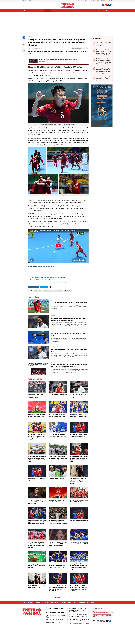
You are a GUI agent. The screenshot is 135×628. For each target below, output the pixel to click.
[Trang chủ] (24, 10)
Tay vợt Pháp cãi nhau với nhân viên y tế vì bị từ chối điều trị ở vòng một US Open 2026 (37, 396)
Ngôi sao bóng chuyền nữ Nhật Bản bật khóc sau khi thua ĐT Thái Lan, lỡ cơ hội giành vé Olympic (58, 543)
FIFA (40, 290)
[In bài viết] (23, 44)
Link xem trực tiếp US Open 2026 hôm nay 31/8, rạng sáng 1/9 (69, 350)
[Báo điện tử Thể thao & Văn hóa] (67, 5)
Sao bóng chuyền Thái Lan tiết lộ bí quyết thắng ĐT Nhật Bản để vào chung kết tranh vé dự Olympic (37, 522)
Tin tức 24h (40, 10)
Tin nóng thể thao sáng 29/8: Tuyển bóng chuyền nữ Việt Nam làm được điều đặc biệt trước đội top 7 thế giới (78, 588)
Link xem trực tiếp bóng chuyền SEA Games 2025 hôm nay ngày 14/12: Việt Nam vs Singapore (103, 70)
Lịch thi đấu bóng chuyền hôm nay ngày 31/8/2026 (58, 395)
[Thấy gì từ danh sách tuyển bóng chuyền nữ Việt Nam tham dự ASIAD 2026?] (79, 427)
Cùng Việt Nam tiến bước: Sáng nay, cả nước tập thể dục (57, 500)
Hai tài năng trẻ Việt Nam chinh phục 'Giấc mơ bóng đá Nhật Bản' (57, 435)
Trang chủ (24, 32)
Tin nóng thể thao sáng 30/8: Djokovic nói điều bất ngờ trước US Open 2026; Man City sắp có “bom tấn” (58, 523)
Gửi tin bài (103, 0)
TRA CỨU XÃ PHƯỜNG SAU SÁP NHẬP (92, 0)
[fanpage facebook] (103, 5)
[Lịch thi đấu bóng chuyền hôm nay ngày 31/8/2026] (58, 387)
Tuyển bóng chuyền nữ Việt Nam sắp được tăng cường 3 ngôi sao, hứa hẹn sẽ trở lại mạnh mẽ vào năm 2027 (36, 544)
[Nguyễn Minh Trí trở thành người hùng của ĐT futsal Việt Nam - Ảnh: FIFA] (58, 103)
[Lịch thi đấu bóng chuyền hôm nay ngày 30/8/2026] (79, 513)
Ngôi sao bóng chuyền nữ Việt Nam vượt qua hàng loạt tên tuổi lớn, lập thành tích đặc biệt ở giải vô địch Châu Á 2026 (58, 588)
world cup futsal (58, 290)
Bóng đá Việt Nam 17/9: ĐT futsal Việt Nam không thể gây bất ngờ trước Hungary (48, 282)
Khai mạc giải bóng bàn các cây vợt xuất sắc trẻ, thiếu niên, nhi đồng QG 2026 (37, 565)
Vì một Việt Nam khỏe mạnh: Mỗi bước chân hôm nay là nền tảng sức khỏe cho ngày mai (58, 458)
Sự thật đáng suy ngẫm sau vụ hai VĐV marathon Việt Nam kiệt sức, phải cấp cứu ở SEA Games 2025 (103, 61)
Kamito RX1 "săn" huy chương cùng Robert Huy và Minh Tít (37, 586)
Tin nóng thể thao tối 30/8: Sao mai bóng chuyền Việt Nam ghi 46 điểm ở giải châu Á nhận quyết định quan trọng (79, 459)
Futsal (35, 290)
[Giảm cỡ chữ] (24, 53)
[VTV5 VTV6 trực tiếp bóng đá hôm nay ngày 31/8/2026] (38, 306)
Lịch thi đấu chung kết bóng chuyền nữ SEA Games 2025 (103, 78)
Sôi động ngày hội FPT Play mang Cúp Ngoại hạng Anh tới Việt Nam (36, 415)
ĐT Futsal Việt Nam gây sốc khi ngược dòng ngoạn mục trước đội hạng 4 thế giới (58, 59)
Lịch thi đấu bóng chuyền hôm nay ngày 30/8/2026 (79, 521)
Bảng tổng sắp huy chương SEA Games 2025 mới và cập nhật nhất (103, 44)
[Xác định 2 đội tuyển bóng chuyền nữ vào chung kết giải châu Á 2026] (79, 534)
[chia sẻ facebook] (23, 41)
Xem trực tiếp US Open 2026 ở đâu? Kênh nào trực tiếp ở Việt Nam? (57, 416)
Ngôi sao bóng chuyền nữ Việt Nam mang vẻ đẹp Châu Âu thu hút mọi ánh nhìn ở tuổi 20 (37, 501)
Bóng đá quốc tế (65, 10)
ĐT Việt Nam (68, 290)
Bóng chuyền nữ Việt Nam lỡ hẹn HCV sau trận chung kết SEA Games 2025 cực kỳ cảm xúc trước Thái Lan (103, 52)
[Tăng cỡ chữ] (24, 48)
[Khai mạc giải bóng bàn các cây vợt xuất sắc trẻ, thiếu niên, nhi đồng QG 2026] (37, 556)
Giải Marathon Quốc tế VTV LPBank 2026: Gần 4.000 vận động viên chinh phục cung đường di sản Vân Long (37, 459)
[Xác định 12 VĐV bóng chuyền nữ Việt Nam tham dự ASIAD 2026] (37, 471)
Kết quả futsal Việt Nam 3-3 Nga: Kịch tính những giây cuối (43, 279)
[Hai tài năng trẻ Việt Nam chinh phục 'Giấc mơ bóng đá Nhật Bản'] (58, 427)
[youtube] (105, 5)
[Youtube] (109, 0)
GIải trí (85, 10)
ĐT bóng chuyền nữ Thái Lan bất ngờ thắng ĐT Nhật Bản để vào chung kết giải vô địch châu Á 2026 (58, 565)
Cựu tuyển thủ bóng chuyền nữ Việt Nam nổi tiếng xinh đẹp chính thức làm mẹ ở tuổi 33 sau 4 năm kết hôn (78, 481)
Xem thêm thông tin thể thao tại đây (42, 266)
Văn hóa (73, 10)
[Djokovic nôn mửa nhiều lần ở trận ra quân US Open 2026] (38, 337)
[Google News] (80, 48)
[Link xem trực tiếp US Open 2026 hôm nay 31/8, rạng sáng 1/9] (38, 352)
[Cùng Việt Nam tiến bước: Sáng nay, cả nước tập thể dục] (58, 492)
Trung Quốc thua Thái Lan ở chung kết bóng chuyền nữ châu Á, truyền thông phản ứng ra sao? (69, 366)
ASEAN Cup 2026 (31, 10)
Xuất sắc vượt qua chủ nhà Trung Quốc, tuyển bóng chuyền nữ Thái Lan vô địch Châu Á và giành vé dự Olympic (37, 437)
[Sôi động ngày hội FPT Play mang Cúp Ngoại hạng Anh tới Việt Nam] (37, 407)
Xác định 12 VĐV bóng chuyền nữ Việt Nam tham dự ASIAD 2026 (36, 479)
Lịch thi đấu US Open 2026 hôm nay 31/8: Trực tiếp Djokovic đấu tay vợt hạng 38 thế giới (78, 396)
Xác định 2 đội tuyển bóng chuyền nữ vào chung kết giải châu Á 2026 (79, 542)
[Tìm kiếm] (23, 5)
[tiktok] (108, 5)
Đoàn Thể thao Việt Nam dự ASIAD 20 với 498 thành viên (79, 500)
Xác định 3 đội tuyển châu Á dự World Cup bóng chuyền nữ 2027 (78, 415)
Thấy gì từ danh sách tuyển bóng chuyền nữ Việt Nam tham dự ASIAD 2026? (78, 436)
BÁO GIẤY (80, 0)
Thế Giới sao (92, 10)
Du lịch (79, 10)
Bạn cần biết (100, 10)
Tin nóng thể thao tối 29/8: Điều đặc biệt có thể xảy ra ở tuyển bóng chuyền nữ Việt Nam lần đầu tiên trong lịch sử (79, 566)
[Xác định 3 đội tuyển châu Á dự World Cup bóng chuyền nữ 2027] (79, 407)
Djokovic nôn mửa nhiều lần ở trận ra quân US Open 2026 (68, 335)
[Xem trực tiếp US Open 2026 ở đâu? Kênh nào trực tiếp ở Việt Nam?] (58, 407)
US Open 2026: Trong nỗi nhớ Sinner (56, 479)
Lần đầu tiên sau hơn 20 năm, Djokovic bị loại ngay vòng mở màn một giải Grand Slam (68, 319)
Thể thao (47, 10)
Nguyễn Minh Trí (48, 290)
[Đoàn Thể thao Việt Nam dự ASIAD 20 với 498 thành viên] (79, 492)
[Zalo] (111, 5)
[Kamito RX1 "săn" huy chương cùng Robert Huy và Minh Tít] (37, 578)
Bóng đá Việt (55, 10)
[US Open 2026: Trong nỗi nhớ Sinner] (58, 471)
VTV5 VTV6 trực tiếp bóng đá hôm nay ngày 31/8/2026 (69, 302)
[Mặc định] (24, 50)
